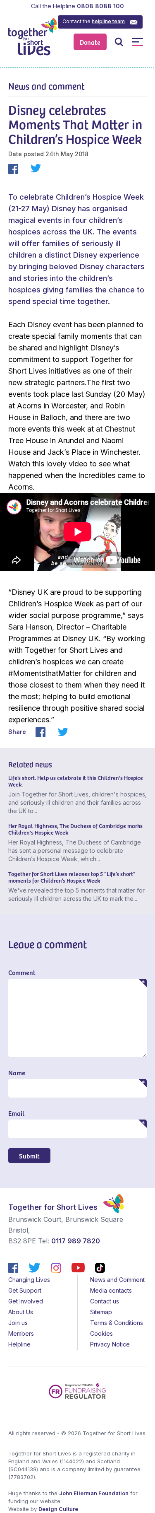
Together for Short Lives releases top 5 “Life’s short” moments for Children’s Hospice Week (71, 877)
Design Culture (58, 1509)
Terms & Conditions (116, 1322)
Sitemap (101, 1311)
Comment (22, 972)
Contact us (104, 1301)
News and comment (46, 86)
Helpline (19, 1344)
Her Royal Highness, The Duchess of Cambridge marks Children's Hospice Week (75, 829)
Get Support (24, 1290)
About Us (20, 1311)
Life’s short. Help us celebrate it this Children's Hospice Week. (75, 781)
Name (16, 1072)
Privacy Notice (110, 1344)
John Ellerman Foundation (94, 1493)
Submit (29, 1155)
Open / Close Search (119, 41)
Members (21, 1333)
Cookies (101, 1333)
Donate (90, 41)
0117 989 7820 (75, 1241)
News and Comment (117, 1279)
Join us (18, 1322)
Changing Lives (29, 1279)
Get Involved (25, 1301)
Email (16, 1112)
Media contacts (111, 1290)
